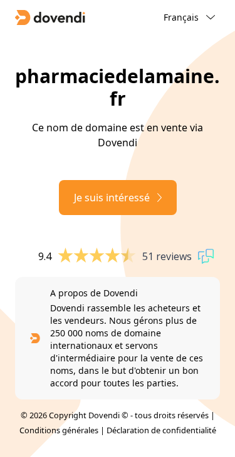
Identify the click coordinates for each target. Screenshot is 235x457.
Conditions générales (58, 430)
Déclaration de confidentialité (161, 430)
